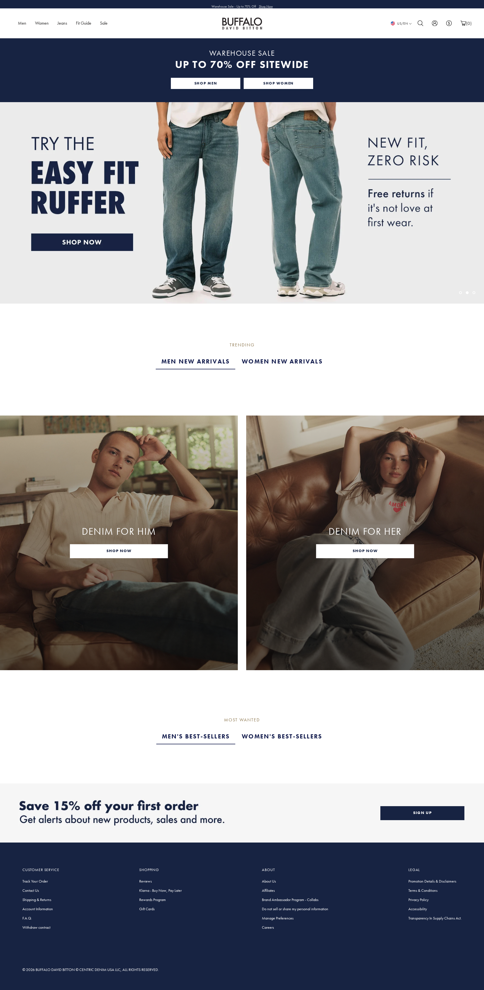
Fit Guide (83, 23)
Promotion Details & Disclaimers (432, 881)
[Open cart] (463, 23)
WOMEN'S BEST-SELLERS (282, 736)
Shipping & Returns (36, 899)
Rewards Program (152, 899)
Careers (268, 927)
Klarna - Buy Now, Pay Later (160, 890)
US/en (402, 23)
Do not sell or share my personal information (295, 908)
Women (42, 23)
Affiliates (268, 890)
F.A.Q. (27, 918)
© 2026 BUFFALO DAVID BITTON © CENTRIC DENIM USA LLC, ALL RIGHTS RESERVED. (90, 969)
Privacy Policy (418, 899)
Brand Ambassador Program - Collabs (290, 899)
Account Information (37, 908)
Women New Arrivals (282, 361)
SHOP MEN (205, 83)
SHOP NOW (118, 550)
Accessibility (417, 908)
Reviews (145, 881)
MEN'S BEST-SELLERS (196, 736)
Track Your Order (35, 881)
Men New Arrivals (195, 361)
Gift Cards (147, 908)
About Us (269, 881)
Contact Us (30, 890)
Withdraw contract (36, 927)
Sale (104, 23)
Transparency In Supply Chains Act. (435, 918)
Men (22, 23)
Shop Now (266, 4)
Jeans (62, 23)
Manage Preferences (278, 918)
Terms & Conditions (423, 890)
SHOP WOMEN (278, 83)
